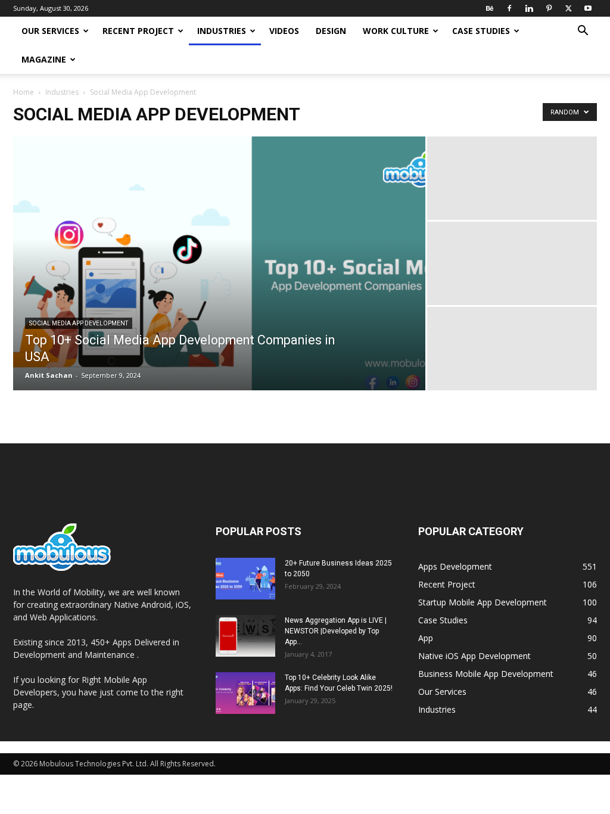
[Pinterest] (549, 8)
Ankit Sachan (49, 375)
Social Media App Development (78, 323)
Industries (221, 30)
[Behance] (490, 8)
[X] (568, 8)
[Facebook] (509, 8)
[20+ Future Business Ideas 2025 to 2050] (245, 578)
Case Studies (481, 30)
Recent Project (138, 30)
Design (331, 30)
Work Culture (396, 30)
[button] (582, 32)
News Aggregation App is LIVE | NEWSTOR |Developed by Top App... (336, 631)
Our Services (50, 30)
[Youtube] (588, 8)
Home (23, 92)
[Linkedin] (529, 8)
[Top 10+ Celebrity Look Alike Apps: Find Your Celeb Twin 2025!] (245, 693)
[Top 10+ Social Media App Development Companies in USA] (219, 271)
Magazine (43, 59)
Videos (284, 30)
